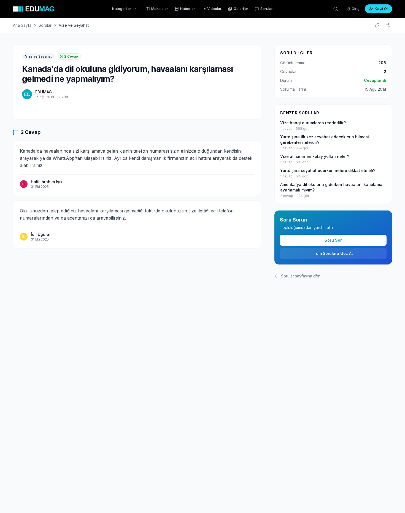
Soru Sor (333, 240)
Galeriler (241, 8)
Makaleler (159, 8)
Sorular (266, 8)
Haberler (187, 8)
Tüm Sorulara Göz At (333, 253)
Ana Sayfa (22, 25)
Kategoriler (121, 8)
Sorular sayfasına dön (300, 276)
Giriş (355, 8)
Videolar (214, 8)
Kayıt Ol (381, 8)
